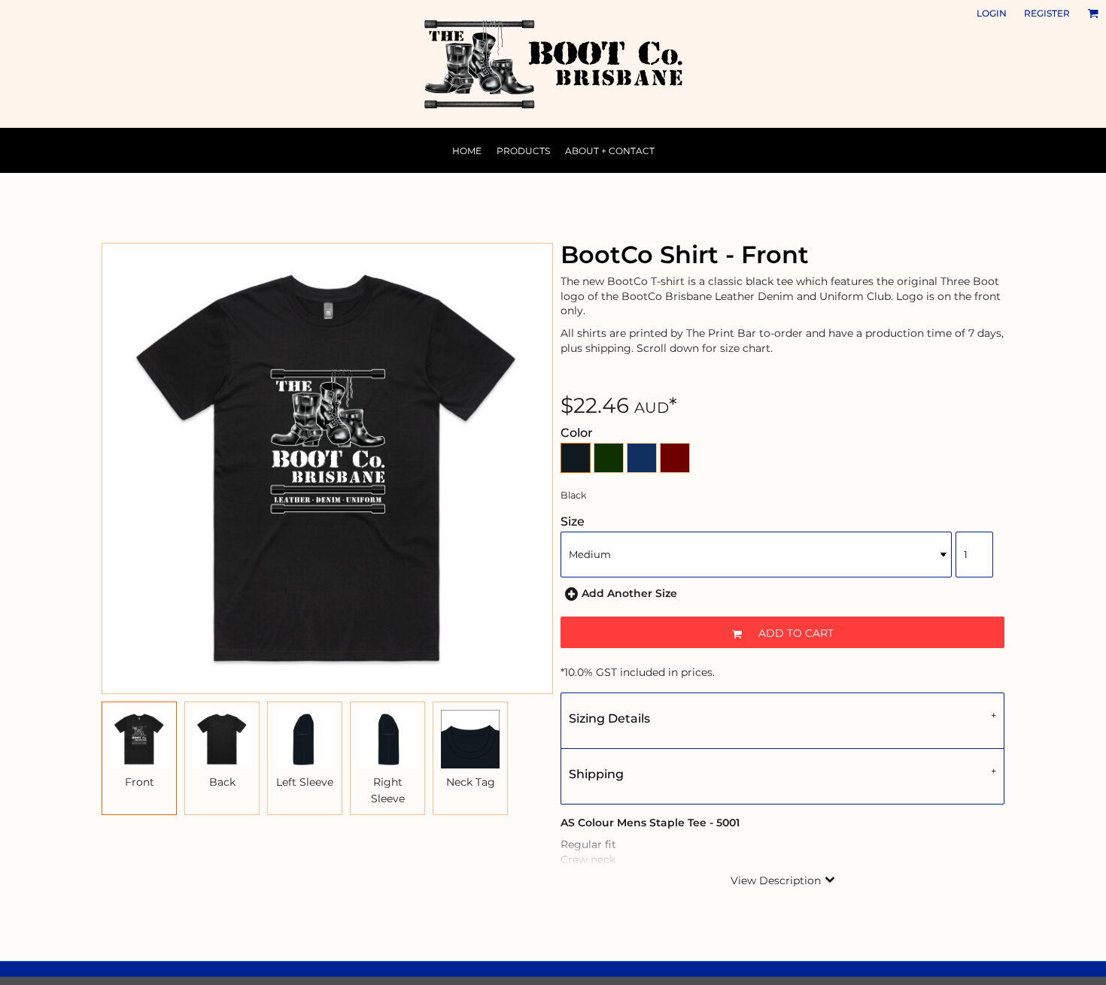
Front (139, 782)
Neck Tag (470, 782)
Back (222, 782)
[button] (1092, 13)
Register (1047, 13)
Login (992, 13)
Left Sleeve (304, 782)
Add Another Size (629, 593)
